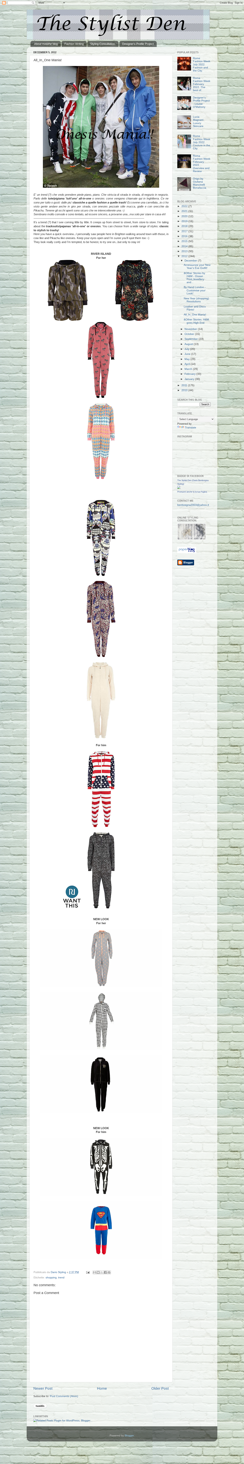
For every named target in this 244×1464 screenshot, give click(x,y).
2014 (184, 246)
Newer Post (42, 1388)
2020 (184, 216)
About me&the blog (46, 43)
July (187, 349)
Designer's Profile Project (138, 43)
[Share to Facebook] (105, 1272)
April (188, 364)
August (189, 344)
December (191, 260)
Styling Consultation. (103, 43)
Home (102, 1388)
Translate (190, 427)
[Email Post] (87, 1272)
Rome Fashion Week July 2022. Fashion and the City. (201, 64)
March (189, 369)
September (192, 339)
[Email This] (94, 1272)
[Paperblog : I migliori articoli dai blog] (186, 552)
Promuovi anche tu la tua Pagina (192, 492)
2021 (184, 211)
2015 (184, 241)
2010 (184, 390)
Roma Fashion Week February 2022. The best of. (201, 84)
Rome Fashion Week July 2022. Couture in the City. (201, 142)
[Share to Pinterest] (109, 1272)
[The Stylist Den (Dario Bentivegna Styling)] (178, 488)
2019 (184, 221)
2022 (184, 206)
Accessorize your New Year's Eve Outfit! (197, 266)
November (191, 329)
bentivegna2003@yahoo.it (193, 505)
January (190, 379)
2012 (184, 256)
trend (61, 1277)
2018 (184, 226)
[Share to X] (102, 1272)
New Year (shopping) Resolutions (196, 300)
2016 (184, 236)
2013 (184, 251)
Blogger (129, 1435)
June (188, 354)
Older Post (160, 1388)
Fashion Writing (74, 43)
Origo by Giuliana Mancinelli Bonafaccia (199, 183)
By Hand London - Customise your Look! (195, 290)
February (190, 374)
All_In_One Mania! (195, 314)
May (187, 359)
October (190, 334)
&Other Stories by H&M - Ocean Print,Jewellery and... (194, 278)
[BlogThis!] (98, 1272)
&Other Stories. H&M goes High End (196, 321)
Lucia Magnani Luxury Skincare (198, 121)
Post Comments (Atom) (64, 1396)
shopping (51, 1277)
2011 (184, 385)
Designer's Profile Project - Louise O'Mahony (201, 102)
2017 (184, 231)
